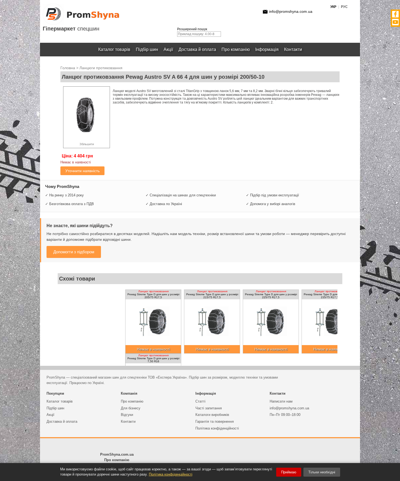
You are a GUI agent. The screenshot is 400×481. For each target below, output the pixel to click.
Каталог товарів (114, 49)
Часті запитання (208, 408)
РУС (344, 7)
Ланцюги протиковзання (100, 68)
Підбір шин (147, 49)
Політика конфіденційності (217, 428)
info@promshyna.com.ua (290, 11)
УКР (333, 7)
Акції (168, 49)
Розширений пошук (192, 29)
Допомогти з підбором (73, 251)
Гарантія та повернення (214, 421)
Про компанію (235, 49)
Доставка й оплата (197, 49)
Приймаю (288, 472)
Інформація (267, 49)
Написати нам (281, 401)
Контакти (293, 49)
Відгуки (127, 415)
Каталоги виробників (212, 415)
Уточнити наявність (82, 171)
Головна (67, 68)
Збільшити (86, 144)
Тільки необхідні (321, 472)
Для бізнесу (130, 408)
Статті (200, 401)
